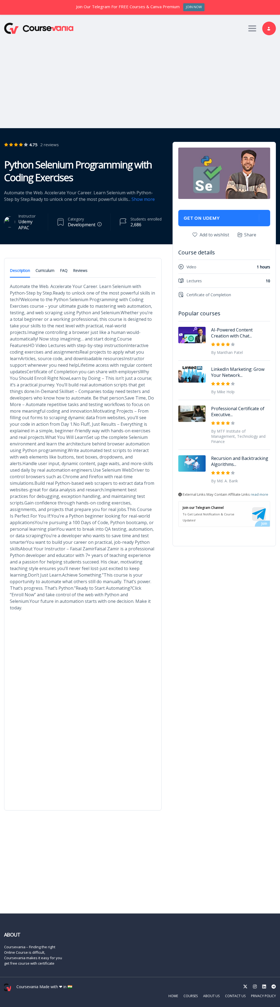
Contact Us (235, 996)
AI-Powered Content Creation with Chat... (232, 333)
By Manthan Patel (227, 352)
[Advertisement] (140, 80)
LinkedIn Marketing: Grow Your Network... (237, 372)
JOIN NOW (194, 7)
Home (173, 996)
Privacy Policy (263, 996)
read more (259, 494)
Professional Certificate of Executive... (237, 412)
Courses (190, 996)
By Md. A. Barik (224, 480)
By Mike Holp (223, 391)
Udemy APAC (25, 225)
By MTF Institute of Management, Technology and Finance (238, 436)
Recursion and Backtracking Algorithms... (239, 461)
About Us (211, 996)
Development (81, 225)
